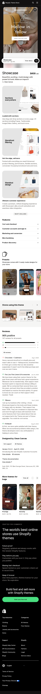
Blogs (4, 656)
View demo (29, 61)
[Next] (37, 304)
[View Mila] (26, 282)
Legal (23, 652)
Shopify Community (8, 652)
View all (25, 478)
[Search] (33, 2)
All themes (18, 444)
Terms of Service (8, 671)
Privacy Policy (6, 676)
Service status (26, 656)
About (23, 645)
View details (6, 454)
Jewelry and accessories (10, 629)
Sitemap (5, 685)
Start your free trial (20, 599)
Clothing (5, 622)
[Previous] (32, 304)
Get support (8, 444)
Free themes (25, 626)
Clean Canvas (8, 82)
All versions (16, 454)
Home (4, 633)
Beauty (4, 626)
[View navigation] (37, 2)
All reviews (7, 352)
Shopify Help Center (9, 645)
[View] (9, 316)
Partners (24, 649)
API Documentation (8, 649)
